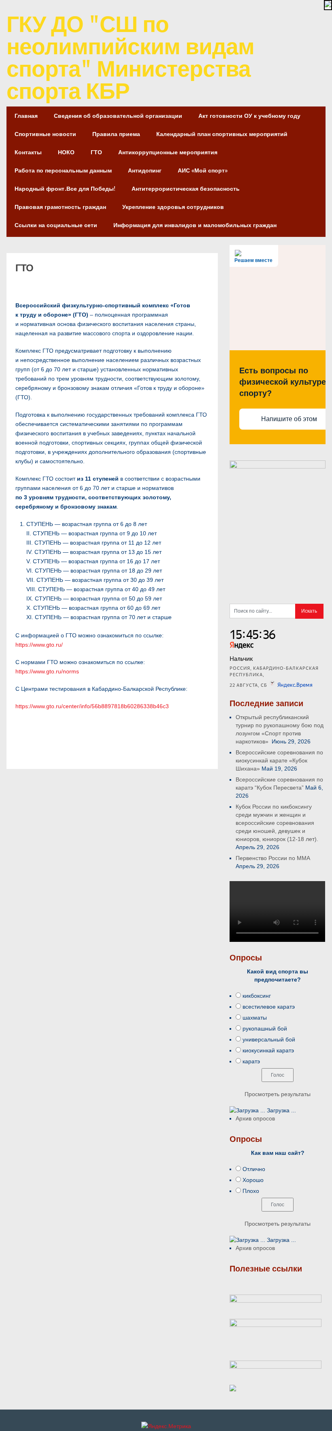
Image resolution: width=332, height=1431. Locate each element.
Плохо (251, 1191)
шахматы (255, 1017)
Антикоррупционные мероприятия (167, 152)
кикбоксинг (257, 995)
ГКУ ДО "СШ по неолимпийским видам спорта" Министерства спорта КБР (130, 56)
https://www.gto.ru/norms (47, 671)
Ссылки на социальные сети (56, 225)
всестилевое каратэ (269, 1006)
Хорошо (253, 1180)
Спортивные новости (45, 133)
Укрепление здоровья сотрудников (173, 206)
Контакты (28, 152)
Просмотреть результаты (278, 1094)
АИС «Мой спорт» (203, 170)
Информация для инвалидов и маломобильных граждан (195, 225)
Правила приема (116, 133)
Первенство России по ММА (273, 858)
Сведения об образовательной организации (118, 115)
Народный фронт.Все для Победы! (65, 188)
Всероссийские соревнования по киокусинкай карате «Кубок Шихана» (279, 760)
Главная (26, 115)
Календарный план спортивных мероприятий (221, 133)
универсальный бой (269, 1039)
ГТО (96, 152)
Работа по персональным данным (63, 170)
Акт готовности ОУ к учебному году (249, 115)
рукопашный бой (265, 1028)
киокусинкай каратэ (268, 1050)
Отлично (254, 1169)
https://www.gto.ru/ (39, 644)
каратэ (251, 1061)
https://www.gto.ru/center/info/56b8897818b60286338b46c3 (92, 706)
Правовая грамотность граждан (60, 206)
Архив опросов (255, 1118)
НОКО (66, 152)
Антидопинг (145, 170)
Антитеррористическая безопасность (186, 188)
